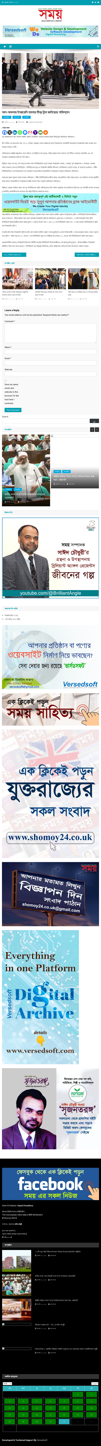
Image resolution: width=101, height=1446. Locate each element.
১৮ (23, 1414)
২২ (78, 1414)
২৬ (37, 1421)
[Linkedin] (14, 132)
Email (8, 358)
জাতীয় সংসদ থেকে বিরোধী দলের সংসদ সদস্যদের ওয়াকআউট (55, 1276)
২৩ (91, 1414)
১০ (10, 1408)
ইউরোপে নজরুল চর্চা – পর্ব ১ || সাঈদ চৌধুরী (72, 468)
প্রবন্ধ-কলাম (58, 464)
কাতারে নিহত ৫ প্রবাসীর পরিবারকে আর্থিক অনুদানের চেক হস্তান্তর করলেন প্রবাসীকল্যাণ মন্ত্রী (66, 1349)
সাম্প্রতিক (26, 117)
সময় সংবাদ (21, 122)
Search (5, 416)
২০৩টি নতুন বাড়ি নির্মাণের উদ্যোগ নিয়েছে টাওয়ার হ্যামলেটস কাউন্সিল (57, 1251)
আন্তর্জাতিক (7, 117)
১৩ (51, 1408)
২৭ (50, 1421)
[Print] (45, 132)
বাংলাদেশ (8, 471)
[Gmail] (30, 132)
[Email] (40, 132)
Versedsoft (42, 1440)
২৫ (23, 1421)
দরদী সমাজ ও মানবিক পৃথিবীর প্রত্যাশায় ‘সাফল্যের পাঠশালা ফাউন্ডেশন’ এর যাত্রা (88, 255)
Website (8, 369)
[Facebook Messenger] (25, 132)
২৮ (64, 1421)
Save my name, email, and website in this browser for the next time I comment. (12, 394)
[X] (9, 132)
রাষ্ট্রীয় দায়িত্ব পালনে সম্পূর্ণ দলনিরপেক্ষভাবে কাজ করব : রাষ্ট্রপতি (25, 478)
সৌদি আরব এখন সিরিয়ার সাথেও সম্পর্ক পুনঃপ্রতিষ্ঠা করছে (83, 293)
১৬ (91, 1408)
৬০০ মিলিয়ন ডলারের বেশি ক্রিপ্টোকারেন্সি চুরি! (15, 255)
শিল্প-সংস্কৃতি (69, 464)
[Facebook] (4, 132)
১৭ (10, 1414)
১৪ (64, 1408)
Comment (10, 321)
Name (8, 347)
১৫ (78, 1408)
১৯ (37, 1414)
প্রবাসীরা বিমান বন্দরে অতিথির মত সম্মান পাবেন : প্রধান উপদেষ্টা (49, 293)
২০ (50, 1414)
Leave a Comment (35, 122)
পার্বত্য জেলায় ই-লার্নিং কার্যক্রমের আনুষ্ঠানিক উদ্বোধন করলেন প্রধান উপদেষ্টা (15, 293)
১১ (23, 1408)
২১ (64, 1414)
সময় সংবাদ (17, 117)
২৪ (10, 1421)
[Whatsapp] (20, 132)
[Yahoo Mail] (35, 132)
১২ (37, 1408)
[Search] (94, 421)
